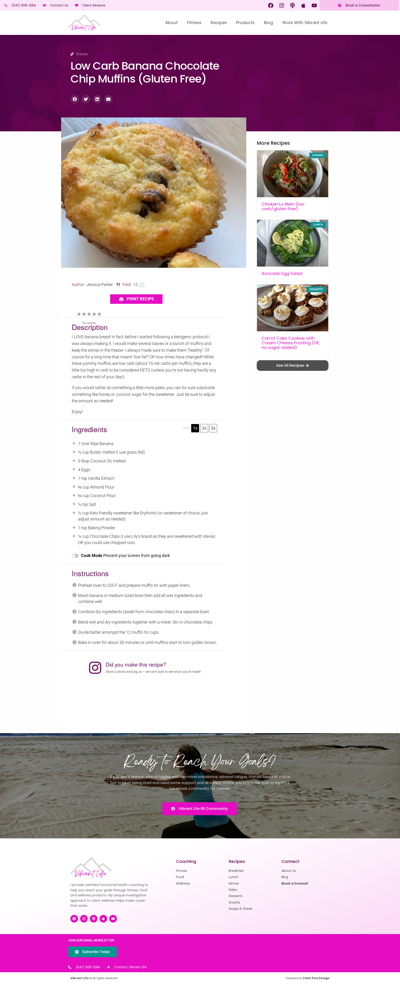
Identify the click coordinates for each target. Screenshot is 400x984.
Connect (290, 861)
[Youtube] (314, 5)
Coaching (186, 861)
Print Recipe (140, 298)
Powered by (308, 978)
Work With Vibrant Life (304, 22)
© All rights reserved (93, 978)
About (171, 22)
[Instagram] (281, 5)
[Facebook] (271, 5)
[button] (74, 99)
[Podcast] (292, 5)
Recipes (219, 22)
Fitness (194, 22)
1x (195, 428)
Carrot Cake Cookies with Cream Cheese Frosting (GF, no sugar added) (291, 342)
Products (245, 22)
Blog (268, 22)
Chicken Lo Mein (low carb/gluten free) (283, 206)
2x (204, 428)
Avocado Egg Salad (282, 273)
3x (213, 428)
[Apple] (303, 5)
